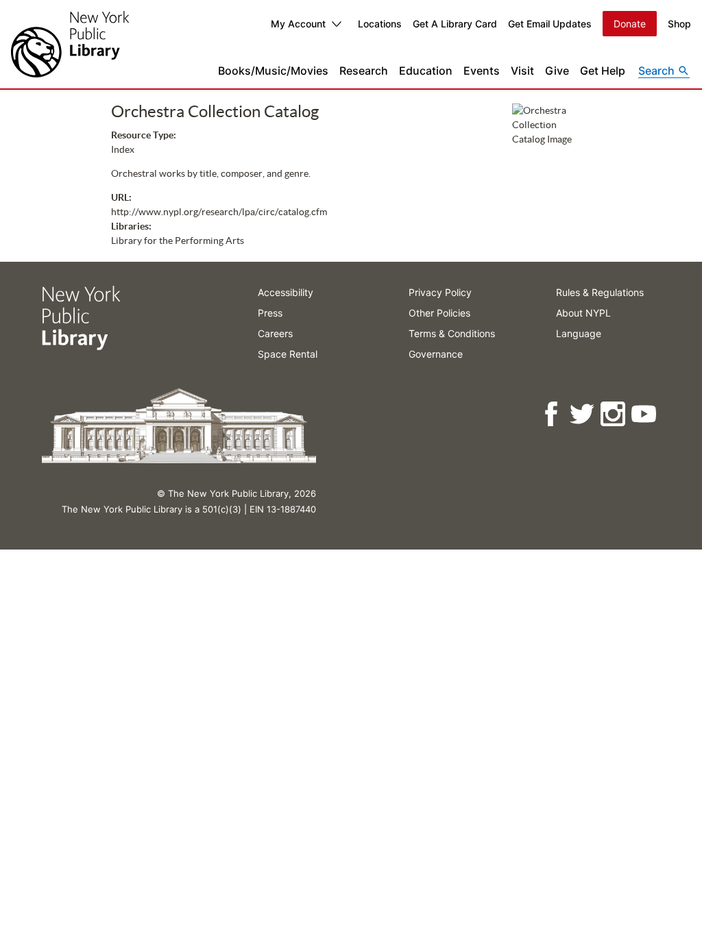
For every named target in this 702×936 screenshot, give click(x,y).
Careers (275, 333)
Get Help (602, 70)
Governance (436, 354)
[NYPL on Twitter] (583, 414)
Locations (380, 23)
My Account (298, 23)
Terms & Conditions (452, 333)
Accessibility (285, 292)
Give (557, 70)
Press (270, 313)
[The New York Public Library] (70, 44)
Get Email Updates (550, 23)
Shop (679, 23)
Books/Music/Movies (273, 70)
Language (578, 333)
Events (481, 70)
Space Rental (287, 354)
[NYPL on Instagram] (614, 414)
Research (363, 70)
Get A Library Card (455, 23)
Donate (630, 23)
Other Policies (439, 313)
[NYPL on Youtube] (644, 414)
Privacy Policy (440, 292)
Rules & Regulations (600, 292)
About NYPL (583, 313)
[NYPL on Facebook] (552, 414)
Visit (522, 70)
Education (425, 70)
